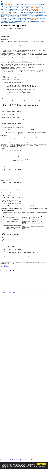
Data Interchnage (15, 14)
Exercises (34, 14)
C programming (12, 9)
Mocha (23, 7)
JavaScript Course (5, 7)
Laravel (26, 9)
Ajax (29, 14)
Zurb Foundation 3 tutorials (24, 6)
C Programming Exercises (23, 16)
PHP (39, 7)
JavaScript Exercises (10, 15)
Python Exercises (12, 16)
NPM (27, 7)
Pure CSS (34, 6)
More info (4, 467)
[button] (24, 1)
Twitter (15, 270)
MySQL (12, 10)
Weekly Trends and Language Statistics (10, 293)
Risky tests (6, 265)
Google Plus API (13, 12)
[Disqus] (24, 347)
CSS (16, 4)
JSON (26, 14)
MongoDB (32, 10)
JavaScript (20, 4)
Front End (7, 4)
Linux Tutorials (4, 22)
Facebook (8, 270)
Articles (15, 22)
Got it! (41, 464)
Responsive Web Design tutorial (8, 6)
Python (42, 7)
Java (45, 7)
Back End (34, 7)
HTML (12, 4)
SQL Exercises (9, 18)
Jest (20, 7)
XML (23, 14)
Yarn (29, 7)
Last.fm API (42, 12)
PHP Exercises (4, 16)
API (7, 12)
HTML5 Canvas (41, 6)
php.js (35, 4)
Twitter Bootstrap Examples (23, 19)
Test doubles (6, 266)
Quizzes (11, 22)
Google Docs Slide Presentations (27, 21)
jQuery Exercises (20, 15)
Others (33, 20)
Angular (15, 7)
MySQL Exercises (26, 18)
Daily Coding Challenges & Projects (10, 292)
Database (37, 9)
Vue (18, 7)
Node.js (2, 9)
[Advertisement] (15, 31)
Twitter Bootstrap (41, 4)
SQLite (23, 10)
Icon (11, 7)
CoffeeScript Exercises (41, 15)
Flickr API (36, 12)
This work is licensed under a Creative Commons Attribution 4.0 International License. (17, 459)
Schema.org (31, 4)
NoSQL (27, 10)
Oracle (36, 10)
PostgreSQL (18, 10)
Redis (39, 10)
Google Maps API (28, 12)
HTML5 (25, 4)
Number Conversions (40, 21)
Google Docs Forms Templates (11, 21)
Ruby (6, 9)
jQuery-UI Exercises (30, 15)
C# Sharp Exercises (36, 16)
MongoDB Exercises (10, 19)
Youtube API (20, 12)
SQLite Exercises (35, 18)
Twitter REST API (5, 14)
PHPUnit (31, 9)
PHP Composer (20, 9)
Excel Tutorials (39, 19)
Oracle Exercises (17, 18)
